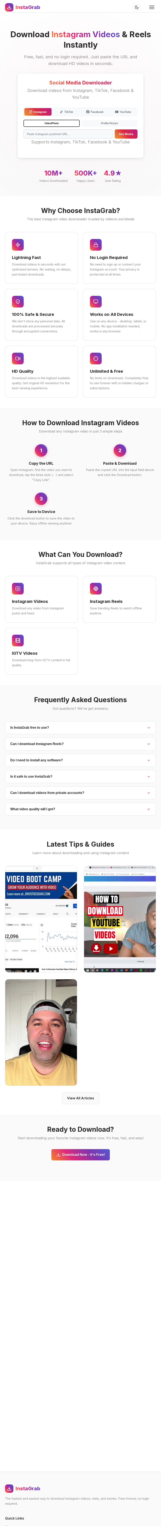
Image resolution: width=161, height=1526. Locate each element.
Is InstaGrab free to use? (29, 727)
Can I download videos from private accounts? (47, 793)
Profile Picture (109, 123)
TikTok (68, 112)
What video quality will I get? (32, 809)
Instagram (40, 112)
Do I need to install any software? (36, 760)
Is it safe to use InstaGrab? (31, 776)
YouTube (125, 112)
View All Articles (80, 1098)
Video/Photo (51, 123)
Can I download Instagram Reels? (37, 744)
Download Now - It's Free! (83, 1154)
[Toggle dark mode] (136, 7)
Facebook (97, 112)
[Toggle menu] (152, 7)
